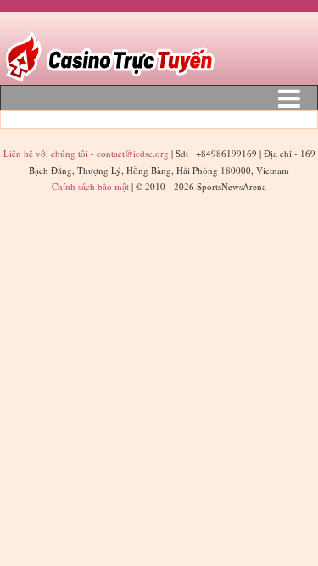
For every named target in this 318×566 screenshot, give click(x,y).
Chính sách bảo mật (90, 186)
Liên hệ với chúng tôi (47, 153)
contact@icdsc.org (133, 153)
